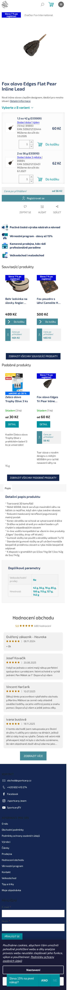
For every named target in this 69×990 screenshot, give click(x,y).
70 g (47, 587)
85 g (53, 587)
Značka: (38, 15)
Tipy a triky (8, 884)
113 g (43, 591)
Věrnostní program (12, 865)
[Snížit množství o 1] (31, 146)
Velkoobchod (9, 878)
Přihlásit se (12, 936)
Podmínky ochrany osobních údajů (21, 835)
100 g (36, 591)
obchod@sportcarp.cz (19, 780)
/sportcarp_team (16, 800)
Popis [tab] (8, 488)
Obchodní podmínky (13, 829)
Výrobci (6, 841)
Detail (12, 424)
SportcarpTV (14, 807)
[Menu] (61, 4)
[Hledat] (42, 4)
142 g (36, 594)
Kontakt (6, 871)
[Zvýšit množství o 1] (31, 142)
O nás (5, 823)
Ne (34, 579)
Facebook (12, 793)
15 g (7, 465)
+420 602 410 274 (17, 787)
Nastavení (33, 970)
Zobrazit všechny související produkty (33, 356)
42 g (35, 587)
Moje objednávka (11, 890)
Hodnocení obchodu (33, 617)
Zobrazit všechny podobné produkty (33, 477)
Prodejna (7, 853)
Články (5, 847)
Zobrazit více (33, 756)
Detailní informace (20, 100)
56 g (41, 587)
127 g (50, 591)
